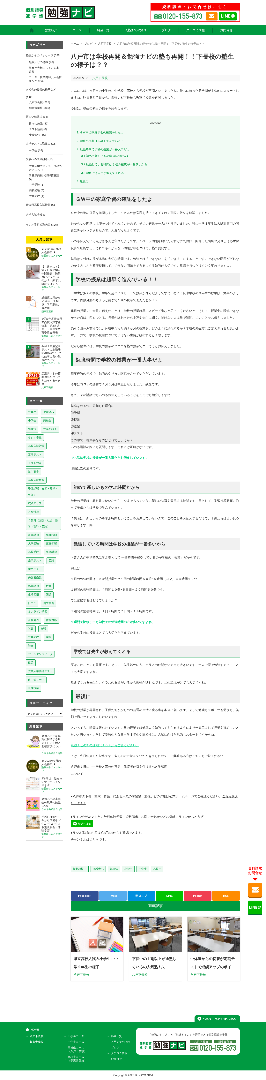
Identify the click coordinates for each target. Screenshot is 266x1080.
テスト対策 (35, 463)
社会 (30, 645)
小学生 (128, 868)
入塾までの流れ (135, 30)
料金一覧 (103, 30)
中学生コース (76, 1041)
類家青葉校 (36, 108)
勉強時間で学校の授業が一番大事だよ (103, 149)
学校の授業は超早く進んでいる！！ (102, 141)
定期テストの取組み (38, 143)
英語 (51, 560)
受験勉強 (34, 134)
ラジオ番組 (35, 437)
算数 (30, 628)
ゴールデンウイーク (40, 654)
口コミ (32, 603)
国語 (48, 594)
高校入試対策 (36, 445)
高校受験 (34, 190)
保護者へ (98, 868)
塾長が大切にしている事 (44, 67)
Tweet (113, 895)
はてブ (142, 895)
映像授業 (33, 688)
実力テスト (35, 569)
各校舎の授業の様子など (41, 89)
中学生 (143, 868)
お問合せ (226, 30)
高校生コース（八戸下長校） (77, 1049)
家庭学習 (51, 543)
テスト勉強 (36, 129)
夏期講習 (33, 534)
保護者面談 (35, 577)
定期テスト (35, 454)
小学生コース (76, 1036)
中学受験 (34, 184)
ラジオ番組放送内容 (38, 224)
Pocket (197, 895)
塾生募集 (33, 471)
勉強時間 (51, 534)
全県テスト (35, 560)
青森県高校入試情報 (38, 204)
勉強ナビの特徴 (38, 62)
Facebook (84, 895)
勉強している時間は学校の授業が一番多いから (114, 164)
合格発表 (33, 620)
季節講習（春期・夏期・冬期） (43, 491)
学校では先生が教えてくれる (102, 173)
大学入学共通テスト (40, 671)
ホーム (75, 43)
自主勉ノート (36, 679)
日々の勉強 (36, 123)
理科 (48, 637)
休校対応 (51, 620)
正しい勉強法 (34, 116)
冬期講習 (51, 551)
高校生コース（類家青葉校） (77, 1058)
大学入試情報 (34, 214)
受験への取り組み (37, 159)
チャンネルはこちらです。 (89, 839)
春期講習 (33, 586)
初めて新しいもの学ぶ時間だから (105, 156)
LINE (169, 895)
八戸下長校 (105, 43)
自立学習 (48, 603)
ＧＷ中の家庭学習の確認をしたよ (100, 132)
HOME (35, 1029)
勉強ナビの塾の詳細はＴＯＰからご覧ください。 (105, 745)
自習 (43, 628)
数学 (48, 586)
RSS (226, 895)
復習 (30, 662)
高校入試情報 (36, 480)
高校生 (157, 868)
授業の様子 (79, 868)
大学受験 (34, 196)
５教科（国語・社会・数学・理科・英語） (43, 523)
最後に (83, 181)
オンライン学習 (37, 611)
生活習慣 (33, 594)
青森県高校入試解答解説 (44, 175)
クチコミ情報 (195, 30)
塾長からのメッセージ (39, 55)
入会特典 (33, 511)
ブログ (166, 30)
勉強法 (114, 868)
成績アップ (35, 503)
